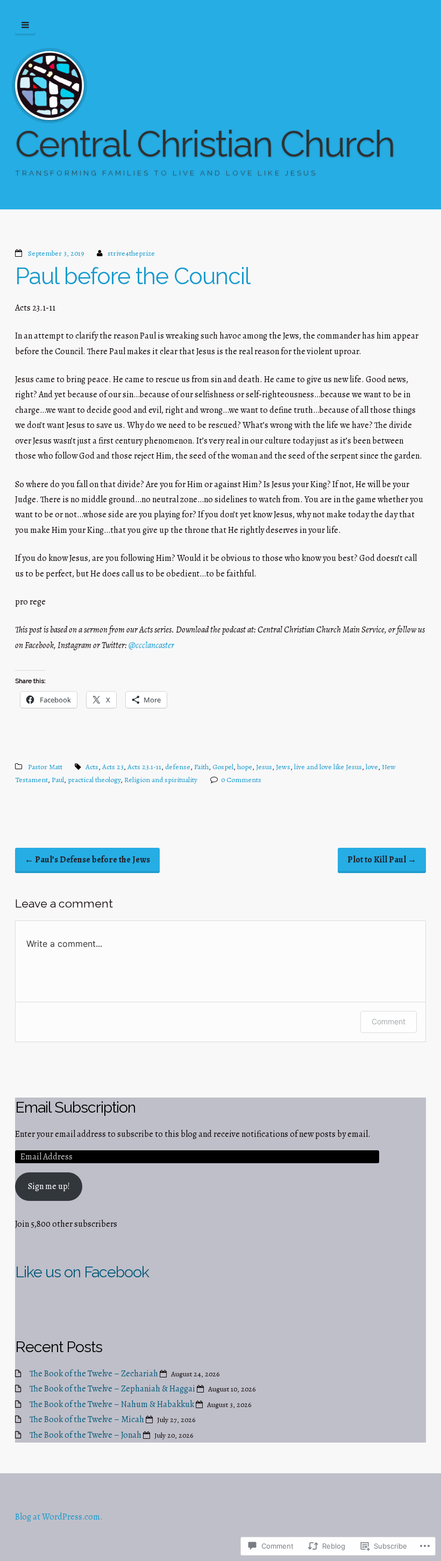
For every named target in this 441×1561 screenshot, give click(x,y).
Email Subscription (75, 1107)
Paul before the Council (132, 276)
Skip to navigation (25, 25)
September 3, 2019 (56, 253)
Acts (92, 767)
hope (244, 767)
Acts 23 (113, 767)
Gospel (222, 767)
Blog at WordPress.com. (59, 1517)
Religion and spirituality (160, 780)
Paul (58, 780)
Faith (201, 767)
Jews (283, 767)
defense (177, 767)
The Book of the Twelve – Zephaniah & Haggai (112, 1389)
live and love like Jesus (328, 767)
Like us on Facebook (82, 1272)
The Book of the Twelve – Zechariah (94, 1374)
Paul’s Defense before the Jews (87, 860)
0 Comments (241, 780)
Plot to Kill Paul (381, 860)
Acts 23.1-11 (144, 767)
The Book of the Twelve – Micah (87, 1419)
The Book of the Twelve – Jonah (85, 1435)
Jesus (264, 767)
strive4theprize (131, 253)
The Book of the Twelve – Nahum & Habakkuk (112, 1404)
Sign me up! (49, 1186)
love (372, 767)
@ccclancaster (151, 645)
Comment (389, 1021)
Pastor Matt (45, 767)
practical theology (94, 780)
